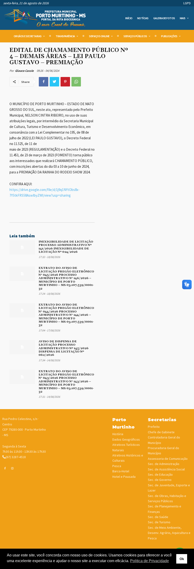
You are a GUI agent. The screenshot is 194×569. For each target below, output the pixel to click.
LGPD (187, 3)
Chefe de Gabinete (161, 432)
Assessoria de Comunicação (168, 458)
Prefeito (154, 426)
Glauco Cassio (24, 71)
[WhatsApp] (76, 81)
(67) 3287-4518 (16, 457)
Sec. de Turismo (159, 522)
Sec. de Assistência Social (166, 469)
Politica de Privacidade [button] (149, 561)
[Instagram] (12, 468)
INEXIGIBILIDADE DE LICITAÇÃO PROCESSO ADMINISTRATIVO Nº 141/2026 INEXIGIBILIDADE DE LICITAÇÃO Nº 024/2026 (66, 247)
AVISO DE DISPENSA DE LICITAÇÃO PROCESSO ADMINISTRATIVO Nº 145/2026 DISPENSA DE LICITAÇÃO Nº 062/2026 (63, 348)
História (117, 434)
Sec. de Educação (160, 474)
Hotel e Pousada (124, 476)
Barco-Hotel (120, 471)
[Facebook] (43, 81)
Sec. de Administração (163, 464)
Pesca (116, 466)
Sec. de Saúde (158, 517)
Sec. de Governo (160, 480)
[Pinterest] (65, 81)
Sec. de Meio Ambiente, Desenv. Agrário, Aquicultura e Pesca (169, 532)
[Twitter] (54, 81)
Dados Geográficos (126, 439)
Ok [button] (182, 559)
